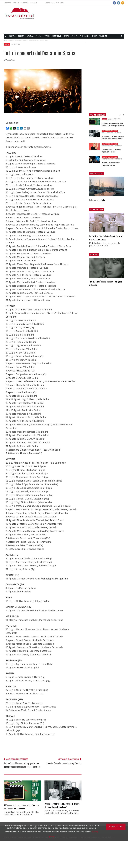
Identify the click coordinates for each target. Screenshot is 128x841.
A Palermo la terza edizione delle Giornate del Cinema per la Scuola (21, 806)
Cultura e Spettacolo (52, 36)
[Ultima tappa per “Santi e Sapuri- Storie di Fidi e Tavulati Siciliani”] (63, 790)
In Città (12, 36)
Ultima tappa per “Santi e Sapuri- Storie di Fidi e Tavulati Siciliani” (61, 805)
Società (21, 36)
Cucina (74, 36)
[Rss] (122, 2)
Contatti (33, 2)
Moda (38, 36)
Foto (57, 2)
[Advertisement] (78, 24)
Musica (6, 44)
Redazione (112, 119)
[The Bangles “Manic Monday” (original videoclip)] (106, 268)
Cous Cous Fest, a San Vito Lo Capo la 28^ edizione (111, 150)
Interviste (49, 2)
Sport (94, 36)
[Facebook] (114, 2)
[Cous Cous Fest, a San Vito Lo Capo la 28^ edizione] (94, 146)
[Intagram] (118, 2)
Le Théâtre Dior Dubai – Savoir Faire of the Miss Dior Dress (106, 237)
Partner (16, 2)
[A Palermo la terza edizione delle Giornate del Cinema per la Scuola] (22, 790)
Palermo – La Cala (97, 200)
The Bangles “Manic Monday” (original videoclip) (105, 283)
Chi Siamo (8, 2)
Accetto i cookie (115, 826)
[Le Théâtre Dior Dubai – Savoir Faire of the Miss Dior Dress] (106, 222)
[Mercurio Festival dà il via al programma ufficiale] (94, 159)
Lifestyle (30, 36)
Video (62, 2)
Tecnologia (84, 36)
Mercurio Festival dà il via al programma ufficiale (111, 163)
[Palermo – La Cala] (106, 186)
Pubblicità (24, 2)
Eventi (66, 36)
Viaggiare (103, 36)
